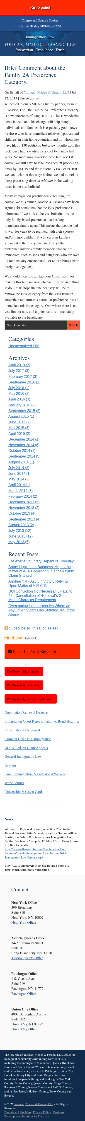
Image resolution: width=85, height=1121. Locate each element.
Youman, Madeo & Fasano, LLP (46, 92)
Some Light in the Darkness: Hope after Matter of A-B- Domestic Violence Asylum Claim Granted (41, 571)
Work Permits (14, 782)
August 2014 (18, 462)
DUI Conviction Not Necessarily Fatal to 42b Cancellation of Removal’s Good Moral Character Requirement (40, 595)
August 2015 (18, 416)
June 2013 (16, 536)
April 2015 (16, 434)
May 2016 (16, 393)
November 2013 (21, 508)
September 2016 (21, 382)
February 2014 (20, 496)
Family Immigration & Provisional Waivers (35, 773)
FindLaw (43, 1116)
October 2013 (19, 513)
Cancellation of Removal (22, 730)
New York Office (23, 922)
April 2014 (16, 485)
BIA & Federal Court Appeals (26, 747)
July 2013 (16, 531)
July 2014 (16, 468)
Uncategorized (20, 346)
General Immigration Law (23, 756)
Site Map (25, 1112)
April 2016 (16, 399)
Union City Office (24, 1029)
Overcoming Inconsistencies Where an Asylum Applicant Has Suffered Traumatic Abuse (41, 610)
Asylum (10, 765)
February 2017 (20, 376)
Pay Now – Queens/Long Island (29, 699)
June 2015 (16, 422)
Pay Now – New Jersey (23, 685)
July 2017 (16, 371)
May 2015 (16, 428)
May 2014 (16, 479)
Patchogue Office (23, 993)
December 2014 (21, 439)
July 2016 (16, 388)
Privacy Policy (42, 1112)
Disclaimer (10, 1112)
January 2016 (19, 405)
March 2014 (17, 491)
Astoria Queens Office (27, 957)
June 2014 (16, 473)
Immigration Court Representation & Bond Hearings (42, 721)
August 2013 (18, 525)
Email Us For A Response (34, 651)
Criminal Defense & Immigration (28, 738)
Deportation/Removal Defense (26, 712)
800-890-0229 (50, 26)
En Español (40, 7)
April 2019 (16, 365)
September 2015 (21, 411)
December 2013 (21, 502)
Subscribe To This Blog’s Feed (33, 628)
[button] (80, 1088)
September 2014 (21, 456)
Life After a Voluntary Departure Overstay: (41, 561)
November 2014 (21, 445)
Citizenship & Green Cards (24, 791)
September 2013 (21, 519)
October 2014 (19, 451)
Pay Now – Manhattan (22, 671)
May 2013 (16, 542)
